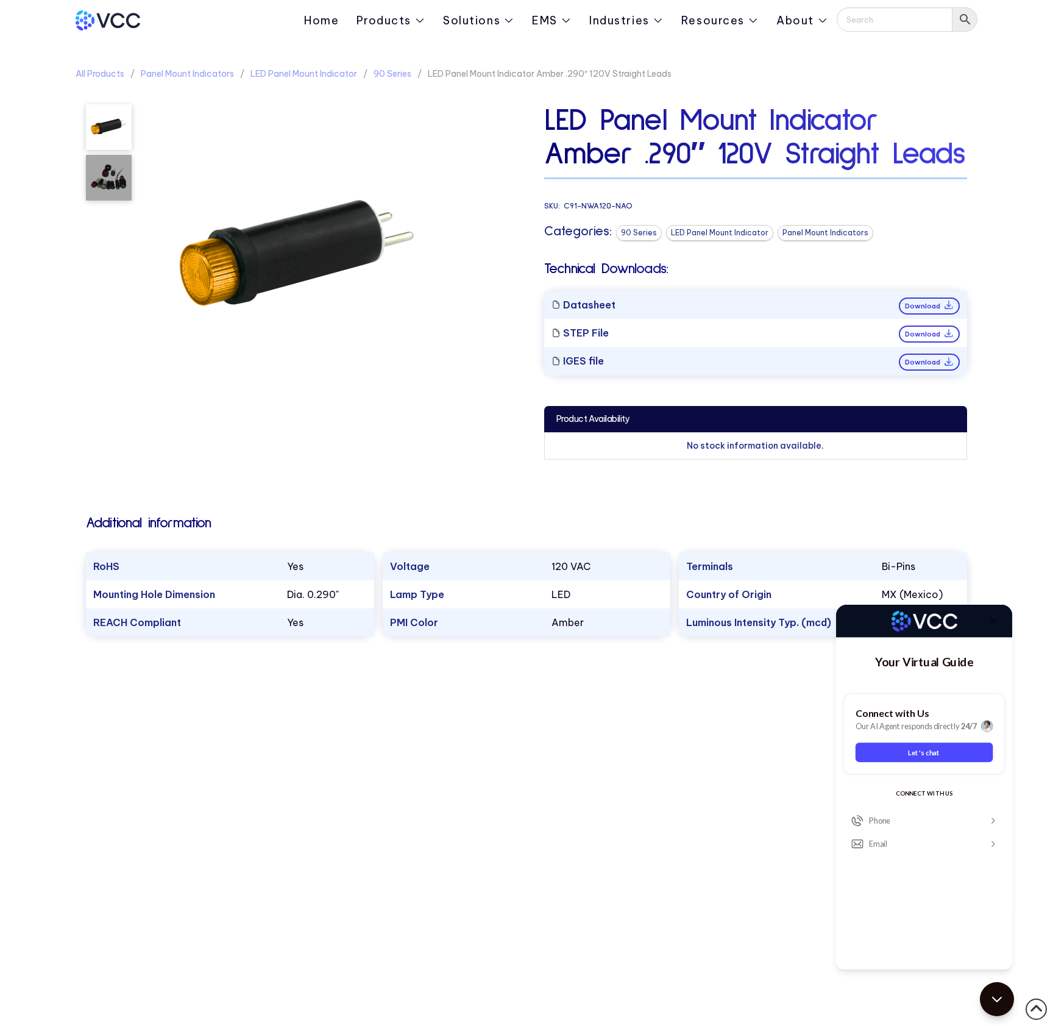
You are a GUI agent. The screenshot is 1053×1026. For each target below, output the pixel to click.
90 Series (392, 73)
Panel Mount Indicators (187, 73)
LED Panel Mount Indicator (303, 73)
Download (923, 306)
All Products (100, 73)
